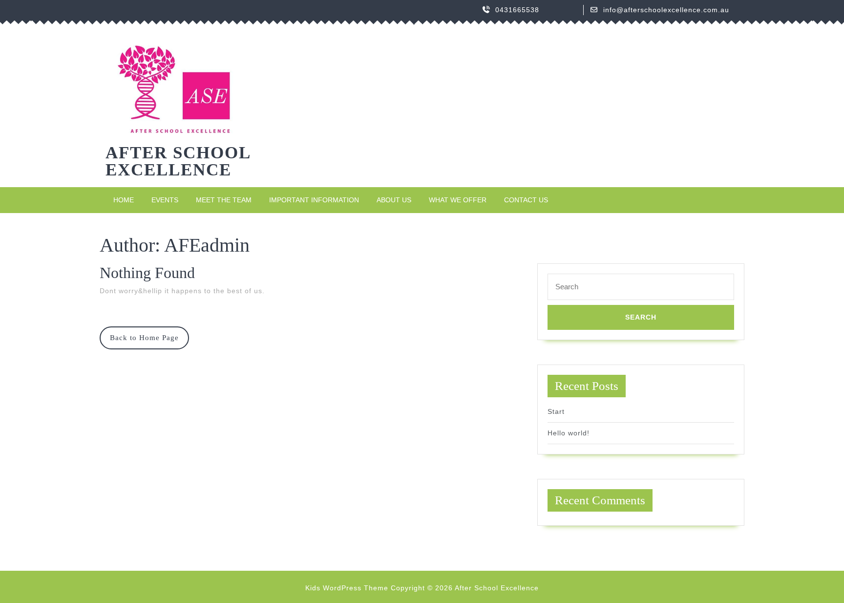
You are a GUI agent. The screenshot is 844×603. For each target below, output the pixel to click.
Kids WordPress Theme (346, 588)
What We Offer (457, 200)
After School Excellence (178, 161)
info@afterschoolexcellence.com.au (666, 10)
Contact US (526, 200)
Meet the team (224, 200)
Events (164, 200)
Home (123, 200)
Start (556, 411)
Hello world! (569, 433)
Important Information (314, 200)
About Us (394, 200)
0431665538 (517, 10)
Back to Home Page (149, 341)
